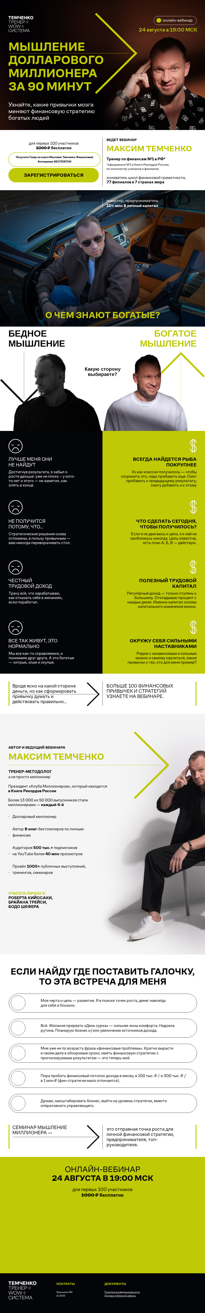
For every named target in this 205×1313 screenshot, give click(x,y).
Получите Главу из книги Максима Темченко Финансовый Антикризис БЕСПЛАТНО (54, 159)
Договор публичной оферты (120, 1295)
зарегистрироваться (53, 175)
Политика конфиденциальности (122, 1292)
